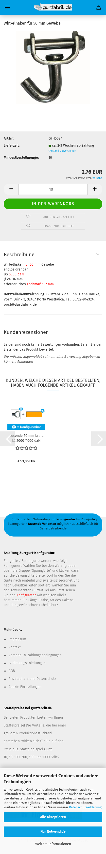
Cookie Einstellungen (25, 687)
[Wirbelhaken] (53, 67)
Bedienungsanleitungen (27, 663)
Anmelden (25, 361)
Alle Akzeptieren (53, 817)
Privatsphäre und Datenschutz (32, 679)
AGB (12, 671)
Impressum (17, 639)
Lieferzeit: (11, 145)
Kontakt (15, 647)
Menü (7, 7)
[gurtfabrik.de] (53, 7)
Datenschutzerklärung (85, 807)
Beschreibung (19, 254)
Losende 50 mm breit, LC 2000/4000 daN (26, 438)
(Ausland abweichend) (62, 150)
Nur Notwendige (53, 831)
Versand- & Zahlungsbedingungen (35, 655)
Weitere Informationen (53, 844)
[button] (11, 189)
